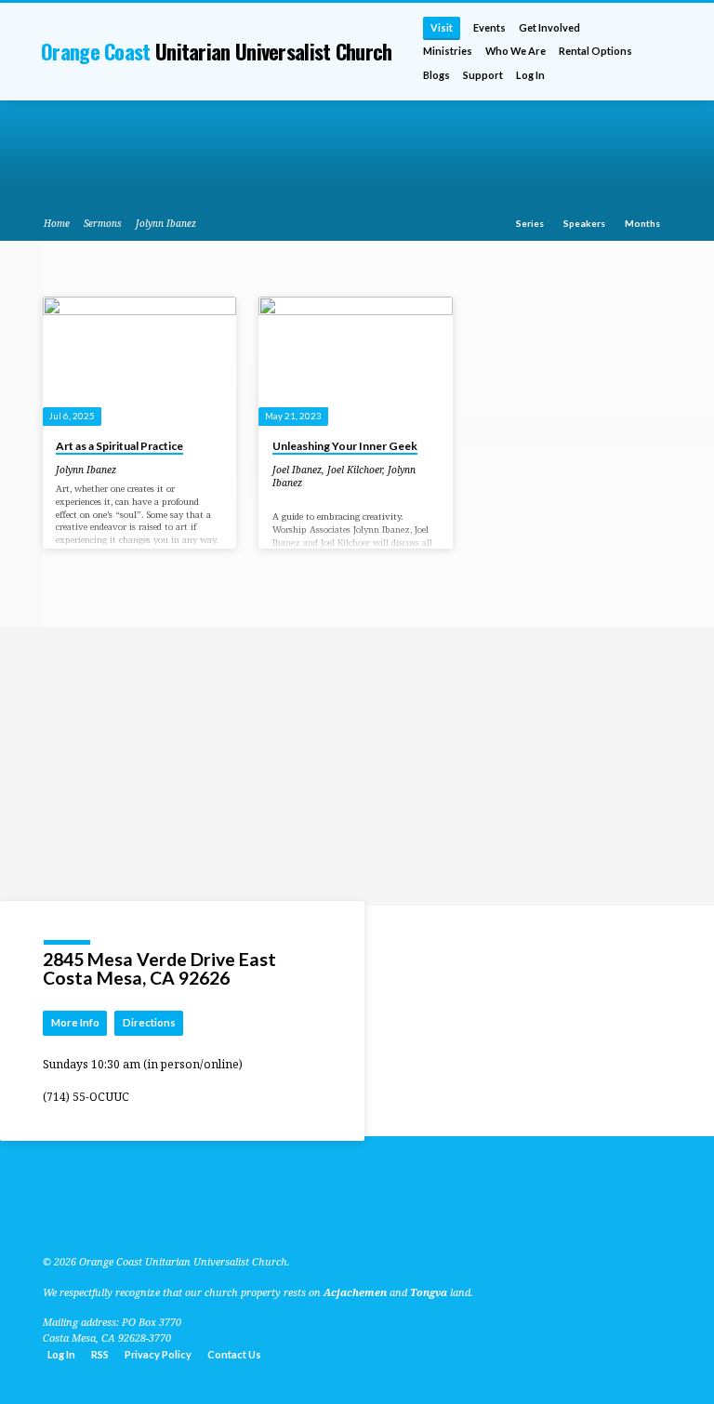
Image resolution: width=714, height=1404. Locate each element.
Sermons (103, 223)
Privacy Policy (158, 1354)
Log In (530, 75)
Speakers (585, 223)
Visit (441, 27)
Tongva (428, 1292)
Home (57, 223)
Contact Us (234, 1354)
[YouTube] (68, 1217)
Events (489, 27)
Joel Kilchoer (354, 469)
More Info (75, 1022)
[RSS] (48, 1217)
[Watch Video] (129, 469)
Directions (149, 1022)
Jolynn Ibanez (166, 223)
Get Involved (549, 27)
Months (643, 223)
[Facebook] (90, 1217)
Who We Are (515, 51)
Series (531, 223)
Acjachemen (355, 1292)
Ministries (447, 51)
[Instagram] (112, 1217)
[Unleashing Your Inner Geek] (355, 361)
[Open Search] (665, 51)
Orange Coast (216, 50)
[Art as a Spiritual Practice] (139, 361)
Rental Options (595, 51)
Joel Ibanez (297, 469)
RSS (100, 1354)
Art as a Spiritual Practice (119, 446)
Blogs (436, 75)
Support (483, 75)
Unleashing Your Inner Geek (344, 446)
